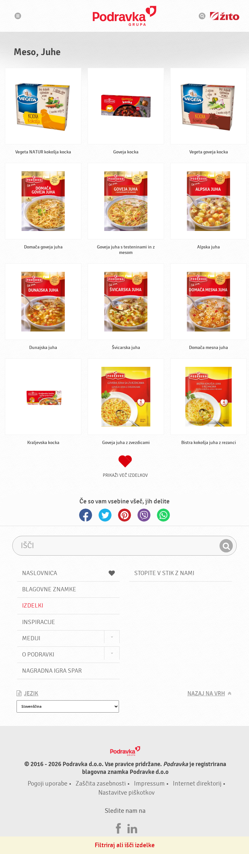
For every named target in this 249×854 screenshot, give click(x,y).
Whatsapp (163, 515)
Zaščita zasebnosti (101, 783)
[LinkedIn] (132, 827)
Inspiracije (38, 622)
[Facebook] (118, 827)
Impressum (149, 783)
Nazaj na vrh (206, 693)
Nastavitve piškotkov (126, 792)
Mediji (31, 638)
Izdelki (32, 605)
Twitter (105, 515)
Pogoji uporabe (47, 783)
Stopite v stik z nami (164, 573)
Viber (143, 515)
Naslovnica (39, 573)
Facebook (85, 515)
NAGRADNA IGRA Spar (52, 670)
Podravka (124, 16)
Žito (224, 16)
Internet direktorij (197, 783)
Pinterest (124, 515)
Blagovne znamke (49, 589)
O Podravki (38, 654)
